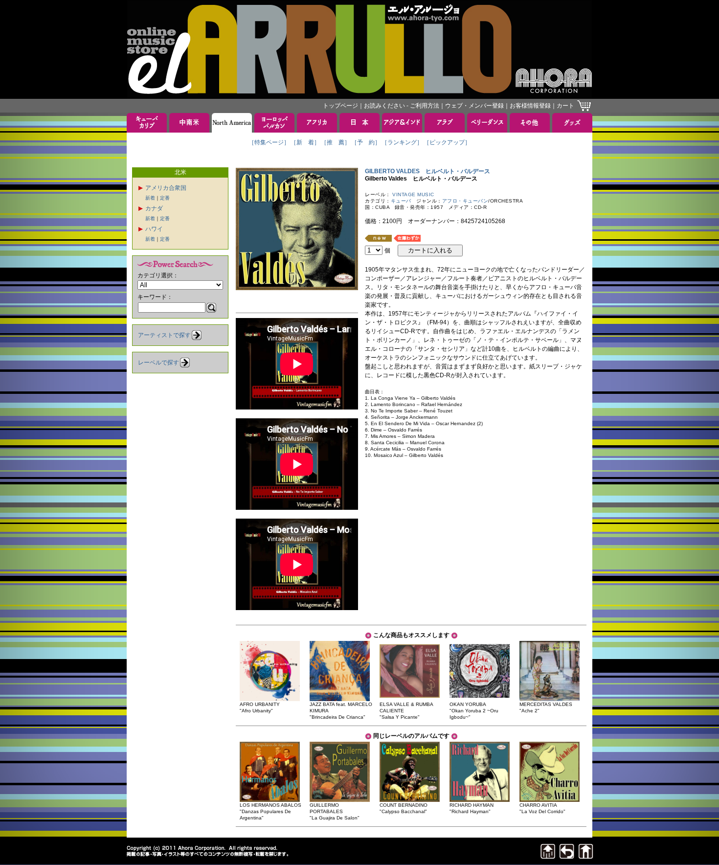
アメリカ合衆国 (165, 187)
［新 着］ (305, 142)
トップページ (340, 105)
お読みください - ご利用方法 (401, 105)
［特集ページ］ (269, 142)
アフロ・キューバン (465, 201)
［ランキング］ (402, 142)
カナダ (154, 208)
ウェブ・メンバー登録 (474, 105)
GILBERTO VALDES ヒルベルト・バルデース (427, 171)
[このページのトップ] (547, 856)
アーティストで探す (164, 335)
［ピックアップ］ (447, 142)
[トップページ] (586, 856)
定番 (165, 198)
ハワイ (154, 229)
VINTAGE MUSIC (413, 194)
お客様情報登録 (530, 105)
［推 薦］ (335, 142)
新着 (150, 198)
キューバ (401, 201)
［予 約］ (366, 142)
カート (565, 105)
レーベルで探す (158, 362)
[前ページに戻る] (567, 856)
